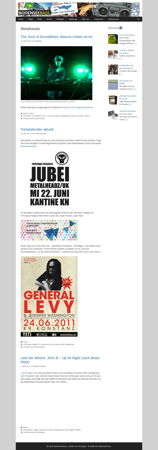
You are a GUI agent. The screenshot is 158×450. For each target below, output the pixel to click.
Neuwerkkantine (28, 146)
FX (39, 344)
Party (40, 19)
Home (20, 19)
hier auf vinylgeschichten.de (80, 107)
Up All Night (69, 430)
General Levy (46, 344)
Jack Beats (44, 430)
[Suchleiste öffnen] (138, 19)
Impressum (98, 19)
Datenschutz (113, 19)
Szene (31, 113)
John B (24, 376)
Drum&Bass (36, 116)
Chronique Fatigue (30, 344)
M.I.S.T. (45, 116)
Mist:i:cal (74, 116)
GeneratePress (104, 446)
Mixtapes (60, 19)
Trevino (87, 116)
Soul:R (80, 116)
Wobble (78, 430)
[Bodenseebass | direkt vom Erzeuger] (79, 9)
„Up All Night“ (27, 373)
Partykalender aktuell (37, 129)
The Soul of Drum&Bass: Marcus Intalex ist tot (56, 37)
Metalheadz (65, 116)
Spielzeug (73, 19)
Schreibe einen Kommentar (34, 118)
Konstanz (56, 344)
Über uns (85, 19)
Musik (49, 19)
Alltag (30, 19)
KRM (62, 344)
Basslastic (27, 116)
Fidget (36, 430)
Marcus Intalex (54, 116)
